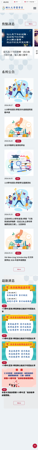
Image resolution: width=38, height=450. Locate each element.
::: (1, 2)
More (30, 24)
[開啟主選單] (35, 8)
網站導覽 (6, 2)
